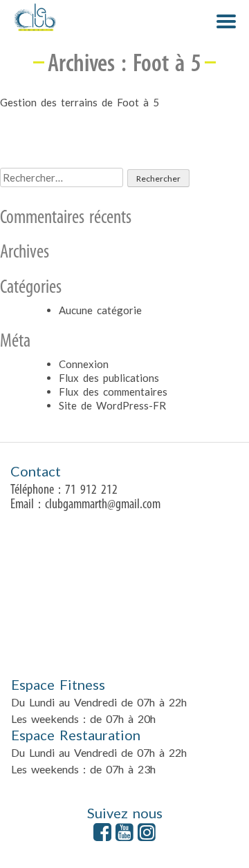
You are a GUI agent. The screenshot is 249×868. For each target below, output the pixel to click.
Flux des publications (109, 378)
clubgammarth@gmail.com (102, 505)
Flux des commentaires (113, 391)
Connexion (84, 364)
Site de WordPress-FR (112, 405)
